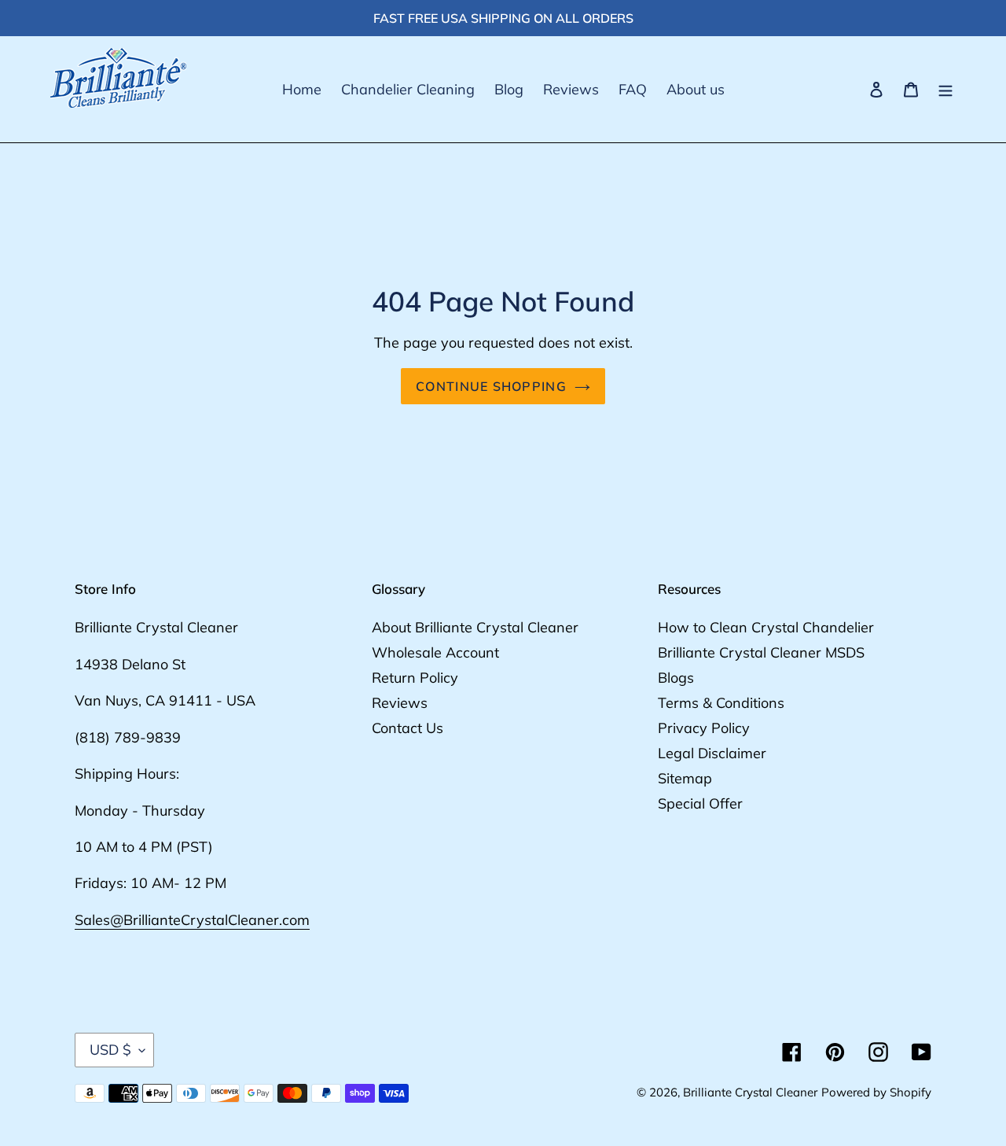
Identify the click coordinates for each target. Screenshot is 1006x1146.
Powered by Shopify (876, 1092)
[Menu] (945, 89)
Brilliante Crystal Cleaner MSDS (761, 652)
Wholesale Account (435, 652)
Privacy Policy (704, 728)
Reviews (400, 703)
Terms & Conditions (721, 703)
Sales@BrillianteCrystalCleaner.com (192, 920)
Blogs (676, 678)
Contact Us (407, 728)
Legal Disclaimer (712, 753)
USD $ (110, 1050)
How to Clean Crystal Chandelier (766, 627)
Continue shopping (491, 386)
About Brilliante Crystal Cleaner (475, 627)
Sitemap (685, 778)
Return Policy (415, 678)
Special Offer (700, 803)
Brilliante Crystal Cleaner (750, 1092)
